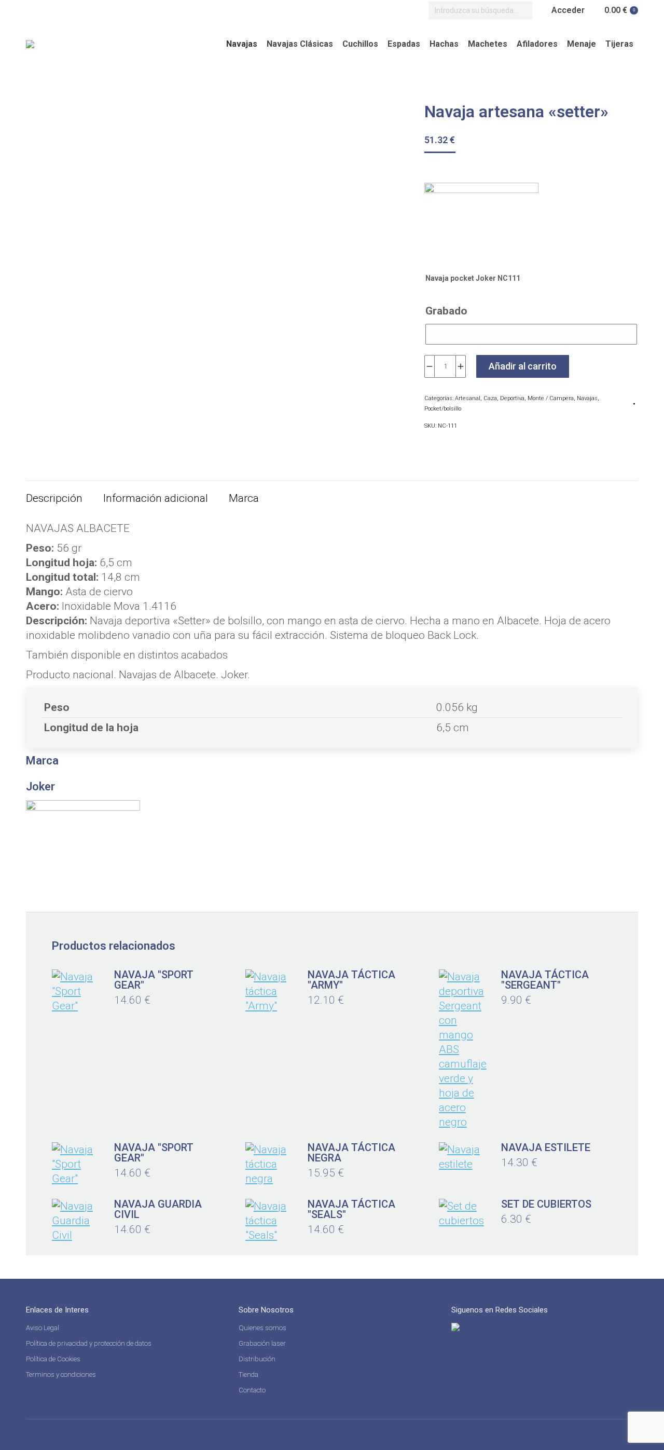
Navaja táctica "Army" (351, 979)
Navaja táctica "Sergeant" (545, 979)
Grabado (446, 311)
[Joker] (481, 222)
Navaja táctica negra (351, 1152)
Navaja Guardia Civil (158, 1209)
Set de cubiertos (546, 1204)
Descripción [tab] (54, 498)
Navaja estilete (545, 1147)
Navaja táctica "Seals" (351, 1209)
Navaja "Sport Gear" (153, 979)
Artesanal (467, 398)
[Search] (522, 10)
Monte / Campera (551, 398)
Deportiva (512, 398)
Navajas (587, 398)
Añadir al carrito (523, 366)
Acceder (568, 10)
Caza (490, 398)
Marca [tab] (244, 498)
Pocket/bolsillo (442, 408)
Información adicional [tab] (155, 498)
